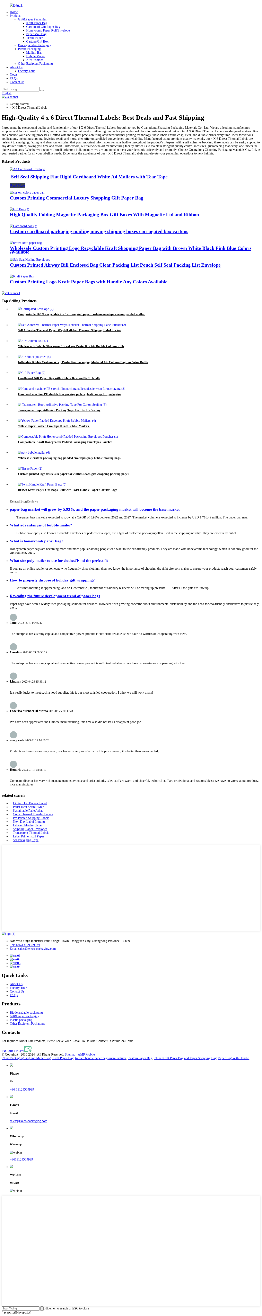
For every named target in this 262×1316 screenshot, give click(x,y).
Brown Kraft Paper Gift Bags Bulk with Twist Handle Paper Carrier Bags (67, 489)
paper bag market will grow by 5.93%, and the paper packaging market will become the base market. (95, 509)
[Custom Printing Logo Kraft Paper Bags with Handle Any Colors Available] (22, 276)
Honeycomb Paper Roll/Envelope (48, 30)
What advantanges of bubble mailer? (41, 525)
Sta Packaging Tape (25, 840)
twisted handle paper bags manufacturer (100, 1058)
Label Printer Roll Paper (28, 836)
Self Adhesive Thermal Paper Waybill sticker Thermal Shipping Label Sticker (69, 330)
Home (14, 12)
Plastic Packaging (29, 49)
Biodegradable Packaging (34, 45)
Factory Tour (26, 71)
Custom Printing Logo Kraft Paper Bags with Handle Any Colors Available (88, 281)
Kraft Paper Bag (36, 23)
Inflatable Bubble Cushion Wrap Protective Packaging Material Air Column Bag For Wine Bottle (83, 362)
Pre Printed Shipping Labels (31, 818)
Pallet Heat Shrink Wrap (28, 807)
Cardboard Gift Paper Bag (43, 26)
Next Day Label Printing (29, 821)
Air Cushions (34, 60)
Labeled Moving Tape (27, 825)
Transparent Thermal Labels (31, 832)
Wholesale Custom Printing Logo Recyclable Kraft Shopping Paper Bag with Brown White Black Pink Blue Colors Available (130, 250)
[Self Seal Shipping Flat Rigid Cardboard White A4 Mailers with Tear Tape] (27, 169)
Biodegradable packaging (26, 1012)
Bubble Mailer (35, 56)
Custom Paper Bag (140, 1058)
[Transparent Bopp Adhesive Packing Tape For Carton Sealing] (62, 404)
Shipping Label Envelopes (30, 829)
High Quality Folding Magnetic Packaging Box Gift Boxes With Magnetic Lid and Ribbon (104, 214)
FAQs (14, 78)
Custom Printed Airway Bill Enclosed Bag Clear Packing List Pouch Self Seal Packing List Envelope (115, 265)
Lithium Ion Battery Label (30, 803)
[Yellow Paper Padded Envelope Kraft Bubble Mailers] (57, 420)
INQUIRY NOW (13, 1050)
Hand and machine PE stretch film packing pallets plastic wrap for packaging (69, 394)
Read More (17, 185)
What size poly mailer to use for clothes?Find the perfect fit (59, 560)
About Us (16, 67)
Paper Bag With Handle (233, 1058)
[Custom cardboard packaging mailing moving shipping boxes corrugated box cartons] (23, 226)
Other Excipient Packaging (35, 63)
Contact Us (17, 82)
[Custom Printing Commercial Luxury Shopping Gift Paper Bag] (27, 192)
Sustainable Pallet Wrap (28, 810)
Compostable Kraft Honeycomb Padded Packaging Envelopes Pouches (65, 442)
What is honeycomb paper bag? (36, 541)
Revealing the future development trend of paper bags (55, 596)
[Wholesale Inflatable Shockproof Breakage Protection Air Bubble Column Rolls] (33, 341)
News (13, 74)
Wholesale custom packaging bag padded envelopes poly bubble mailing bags (69, 458)
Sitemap (70, 1054)
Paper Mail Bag (36, 34)
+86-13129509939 (25, 945)
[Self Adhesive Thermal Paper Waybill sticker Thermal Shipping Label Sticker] (72, 325)
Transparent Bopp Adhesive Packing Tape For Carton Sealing (59, 410)
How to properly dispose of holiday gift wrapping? (52, 580)
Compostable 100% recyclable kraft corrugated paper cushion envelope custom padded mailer (81, 314)
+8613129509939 (21, 1159)
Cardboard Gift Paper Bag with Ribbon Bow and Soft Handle (59, 378)
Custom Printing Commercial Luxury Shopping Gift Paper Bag (76, 198)
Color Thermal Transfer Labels (33, 814)
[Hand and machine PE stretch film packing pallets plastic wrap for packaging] (71, 388)
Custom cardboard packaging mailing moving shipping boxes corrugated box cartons (99, 231)
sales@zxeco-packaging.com (33, 948)
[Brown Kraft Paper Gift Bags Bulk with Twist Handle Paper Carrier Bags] (42, 484)
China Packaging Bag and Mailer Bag (26, 1058)
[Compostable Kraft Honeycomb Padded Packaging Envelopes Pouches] (68, 436)
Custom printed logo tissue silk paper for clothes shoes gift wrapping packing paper (73, 473)
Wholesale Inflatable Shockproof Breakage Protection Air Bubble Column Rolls (71, 346)
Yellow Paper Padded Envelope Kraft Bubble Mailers (54, 426)
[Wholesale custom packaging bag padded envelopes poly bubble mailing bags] (34, 452)
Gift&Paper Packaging (32, 19)
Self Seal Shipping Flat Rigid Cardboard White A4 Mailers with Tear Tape (89, 176)
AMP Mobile (86, 1054)
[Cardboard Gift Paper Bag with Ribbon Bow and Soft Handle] (31, 372)
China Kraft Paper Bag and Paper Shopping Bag (185, 1058)
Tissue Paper (34, 37)
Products (15, 15)
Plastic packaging (21, 1020)
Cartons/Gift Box (37, 41)
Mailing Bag (34, 52)
